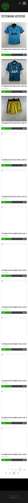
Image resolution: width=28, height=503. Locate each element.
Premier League (4, 51)
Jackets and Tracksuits (6, 161)
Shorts (2, 125)
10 (24, 469)
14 (18, 473)
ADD (25, 55)
